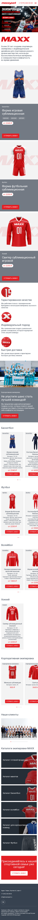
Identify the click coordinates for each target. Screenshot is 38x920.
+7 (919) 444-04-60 (26, 3)
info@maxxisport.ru (6, 897)
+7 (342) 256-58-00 (6, 894)
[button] (11, 741)
